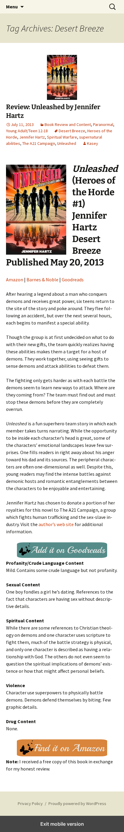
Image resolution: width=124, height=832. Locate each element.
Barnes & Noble (42, 280)
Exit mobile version (62, 824)
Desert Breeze (72, 130)
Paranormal (103, 124)
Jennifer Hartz (32, 137)
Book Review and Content (68, 124)
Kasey (92, 143)
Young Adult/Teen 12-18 (27, 130)
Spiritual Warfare (62, 137)
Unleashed (66, 143)
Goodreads (73, 280)
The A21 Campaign (38, 143)
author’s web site (56, 524)
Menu (12, 7)
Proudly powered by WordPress (77, 803)
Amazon (14, 280)
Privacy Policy (30, 803)
